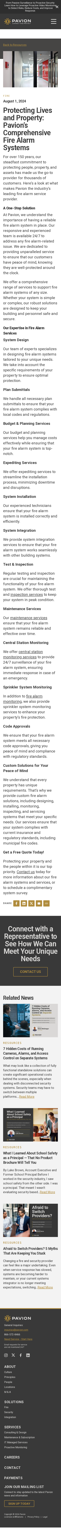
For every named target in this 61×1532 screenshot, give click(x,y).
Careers (12, 1457)
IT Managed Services (16, 1442)
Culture (8, 1372)
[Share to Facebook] (16, 903)
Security (8, 1412)
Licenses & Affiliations (13, 1517)
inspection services (26, 594)
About (10, 1367)
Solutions (14, 1402)
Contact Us (30, 972)
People (8, 1382)
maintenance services (28, 618)
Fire (6, 1407)
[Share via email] (39, 903)
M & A (7, 1392)
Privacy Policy (33, 1517)
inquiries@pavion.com (16, 1329)
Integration (10, 1417)
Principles (9, 1377)
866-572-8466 (12, 1334)
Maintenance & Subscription (19, 1437)
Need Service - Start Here (18, 1339)
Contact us (26, 872)
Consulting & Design (15, 1432)
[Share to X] (31, 903)
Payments (13, 1478)
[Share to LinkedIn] (24, 903)
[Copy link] (46, 903)
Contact (12, 1468)
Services (12, 1427)
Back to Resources (15, 44)
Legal (45, 1517)
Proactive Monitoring (15, 1447)
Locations (9, 1387)
